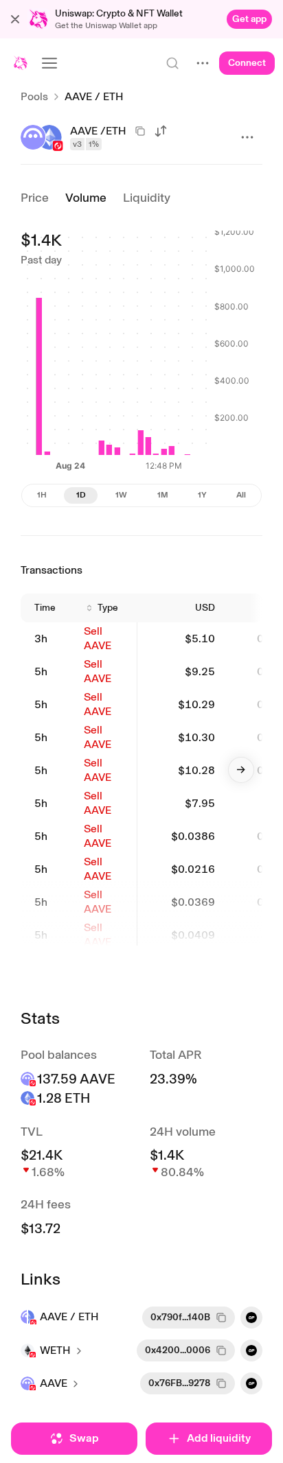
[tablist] (141, 495)
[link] (249, 19)
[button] (15, 19)
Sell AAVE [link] (97, 638)
